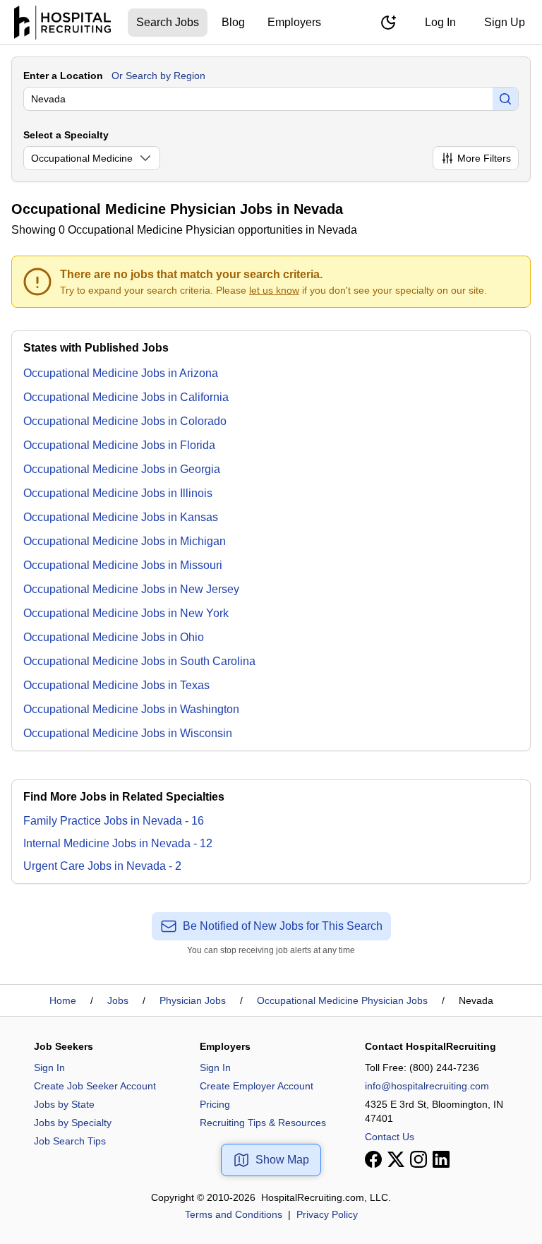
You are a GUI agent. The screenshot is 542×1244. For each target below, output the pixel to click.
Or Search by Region (158, 75)
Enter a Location (63, 75)
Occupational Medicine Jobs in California (126, 397)
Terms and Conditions (233, 1214)
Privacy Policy (327, 1214)
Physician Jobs (192, 1000)
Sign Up (504, 22)
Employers (294, 22)
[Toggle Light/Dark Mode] (388, 22)
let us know (274, 290)
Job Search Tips (70, 1141)
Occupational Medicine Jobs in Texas (116, 685)
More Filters (484, 158)
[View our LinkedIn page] (441, 1159)
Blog (233, 22)
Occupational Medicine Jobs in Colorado (125, 421)
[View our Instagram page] (418, 1159)
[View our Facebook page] (373, 1159)
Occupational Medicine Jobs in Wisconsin (127, 733)
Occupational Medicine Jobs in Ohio (113, 637)
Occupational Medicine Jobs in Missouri (122, 565)
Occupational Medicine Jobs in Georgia (121, 469)
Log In (440, 22)
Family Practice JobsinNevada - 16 (113, 821)
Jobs (117, 1000)
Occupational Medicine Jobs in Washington (131, 709)
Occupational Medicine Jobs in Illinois (117, 493)
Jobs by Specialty (73, 1122)
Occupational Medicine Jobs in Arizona (120, 373)
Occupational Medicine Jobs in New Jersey (131, 589)
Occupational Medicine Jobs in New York (126, 613)
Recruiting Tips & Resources (263, 1122)
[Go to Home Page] (62, 23)
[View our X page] (395, 1159)
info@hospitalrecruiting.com (427, 1086)
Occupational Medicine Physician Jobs (342, 1000)
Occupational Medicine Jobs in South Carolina (139, 661)
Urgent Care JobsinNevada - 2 (102, 866)
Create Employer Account (256, 1086)
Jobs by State (64, 1104)
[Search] (505, 99)
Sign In (49, 1067)
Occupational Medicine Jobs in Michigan (124, 541)
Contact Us (389, 1136)
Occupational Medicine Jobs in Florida (119, 445)
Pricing (215, 1104)
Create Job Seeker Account (95, 1086)
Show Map (282, 1160)
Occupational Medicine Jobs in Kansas (120, 517)
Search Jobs (167, 22)
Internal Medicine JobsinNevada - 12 (117, 843)
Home (62, 1000)
